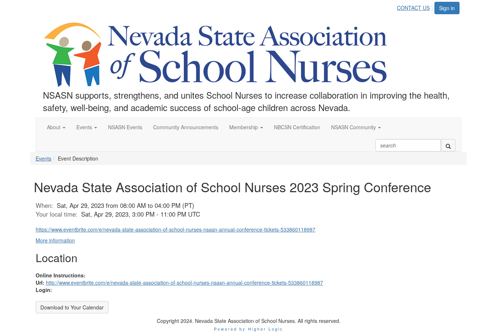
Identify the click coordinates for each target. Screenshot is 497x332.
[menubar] (415, 6)
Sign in (447, 8)
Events (85, 127)
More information (55, 240)
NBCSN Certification (297, 127)
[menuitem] (415, 6)
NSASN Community (354, 127)
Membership (244, 127)
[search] (448, 145)
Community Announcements (185, 127)
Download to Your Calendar (72, 307)
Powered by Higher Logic (248, 329)
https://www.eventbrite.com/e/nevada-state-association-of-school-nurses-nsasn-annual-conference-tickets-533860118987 (175, 229)
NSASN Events (125, 127)
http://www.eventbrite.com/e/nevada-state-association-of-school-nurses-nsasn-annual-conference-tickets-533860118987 (184, 282)
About (54, 127)
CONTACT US (413, 7)
